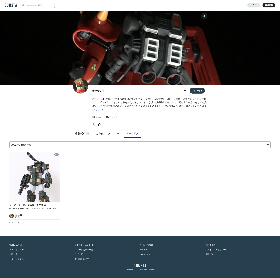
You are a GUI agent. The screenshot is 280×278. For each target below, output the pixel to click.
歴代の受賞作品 (82, 259)
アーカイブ (132, 133)
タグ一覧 (79, 254)
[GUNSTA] (11, 5)
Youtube (144, 249)
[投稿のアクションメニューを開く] (58, 222)
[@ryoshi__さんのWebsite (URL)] (100, 124)
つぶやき (98, 133)
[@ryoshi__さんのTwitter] (94, 124)
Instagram (145, 254)
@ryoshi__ (19, 215)
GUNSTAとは (15, 245)
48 (97, 116)
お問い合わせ (15, 254)
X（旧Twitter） (147, 245)
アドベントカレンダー (85, 245)
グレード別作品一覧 (84, 249)
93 (112, 116)
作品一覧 (82, 133)
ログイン (254, 5)
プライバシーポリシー (215, 249)
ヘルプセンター (16, 249)
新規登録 (269, 5)
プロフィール (115, 133)
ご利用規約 (210, 245)
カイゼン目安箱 (16, 259)
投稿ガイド (210, 254)
